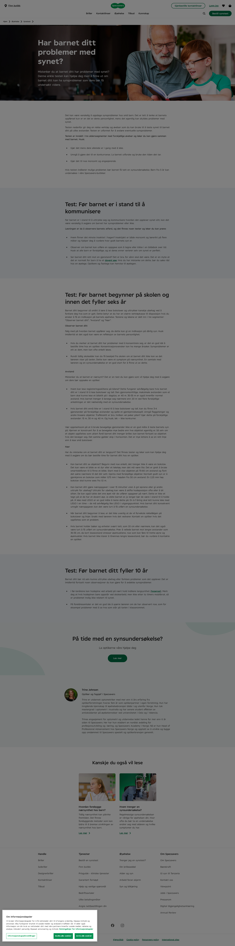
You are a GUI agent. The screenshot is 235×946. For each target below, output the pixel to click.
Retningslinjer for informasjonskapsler (76, 929)
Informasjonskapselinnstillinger (21, 936)
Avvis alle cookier (84, 936)
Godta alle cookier (63, 936)
